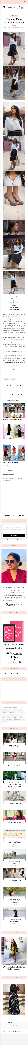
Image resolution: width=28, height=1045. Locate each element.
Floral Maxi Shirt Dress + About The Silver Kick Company (15, 900)
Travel (23, 719)
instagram (9, 362)
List (18, 712)
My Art (8, 714)
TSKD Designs (17, 719)
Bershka (15, 298)
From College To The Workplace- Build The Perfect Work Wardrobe (14, 784)
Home (14, 515)
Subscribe (14, 535)
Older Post (21, 515)
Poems (20, 714)
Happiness (15, 707)
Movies (3, 714)
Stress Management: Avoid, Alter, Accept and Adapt (14, 842)
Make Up (23, 712)
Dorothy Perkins (15, 307)
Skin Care (20, 717)
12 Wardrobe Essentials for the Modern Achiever (13, 968)
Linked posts (13, 712)
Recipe (3, 717)
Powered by (10, 539)
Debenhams (16, 304)
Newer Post (7, 515)
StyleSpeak (9, 719)
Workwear (12, 379)
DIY (3, 707)
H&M (16, 297)
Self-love (14, 717)
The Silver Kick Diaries (17, 1031)
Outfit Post (14, 15)
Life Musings (5, 712)
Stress (3, 719)
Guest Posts (8, 707)
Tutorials (4, 722)
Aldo (15, 305)
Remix (8, 717)
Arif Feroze (16, 309)
